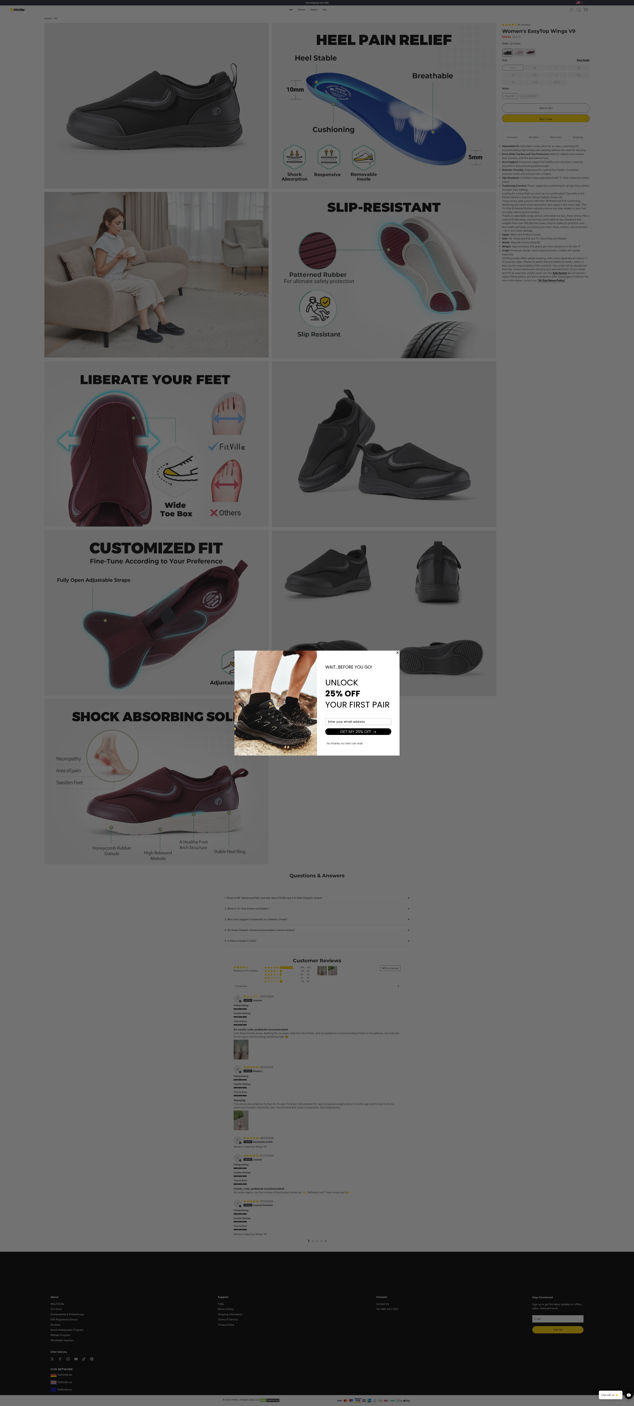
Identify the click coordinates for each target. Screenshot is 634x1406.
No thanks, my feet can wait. (345, 743)
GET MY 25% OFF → (358, 731)
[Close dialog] (398, 653)
